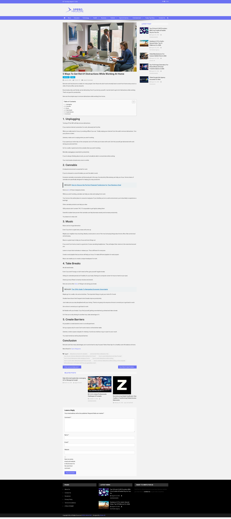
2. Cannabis (68, 106)
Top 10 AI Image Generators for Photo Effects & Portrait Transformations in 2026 (159, 66)
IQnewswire (152, 84)
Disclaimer (68, 496)
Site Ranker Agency (154, 50)
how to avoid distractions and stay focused (110, 356)
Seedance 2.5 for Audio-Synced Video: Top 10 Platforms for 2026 (157, 43)
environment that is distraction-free (99, 354)
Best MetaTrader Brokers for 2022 (128, 367)
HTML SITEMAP (69, 506)
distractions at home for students (78, 354)
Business (103, 18)
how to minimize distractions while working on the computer (109, 360)
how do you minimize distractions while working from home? (80, 356)
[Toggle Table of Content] (133, 101)
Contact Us (162, 18)
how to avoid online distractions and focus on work (77, 360)
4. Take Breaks (68, 110)
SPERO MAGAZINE (87, 515)
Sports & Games (123, 18)
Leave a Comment (88, 80)
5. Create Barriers (69, 112)
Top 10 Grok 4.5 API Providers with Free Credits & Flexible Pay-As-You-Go (158, 30)
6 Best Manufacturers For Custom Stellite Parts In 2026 (158, 55)
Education (77, 18)
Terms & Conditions (70, 503)
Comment (68, 417)
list (68, 190)
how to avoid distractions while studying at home (77, 358)
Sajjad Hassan (78, 382)
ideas (76, 284)
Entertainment (137, 18)
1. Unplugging (68, 104)
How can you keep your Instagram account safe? (73, 367)
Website (67, 449)
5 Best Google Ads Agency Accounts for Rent (157, 78)
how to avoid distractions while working (103, 358)
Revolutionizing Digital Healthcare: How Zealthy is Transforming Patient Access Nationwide (124, 398)
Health (95, 18)
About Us (67, 489)
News (69, 18)
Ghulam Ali (77, 80)
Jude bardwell (129, 402)
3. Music (67, 108)
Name (67, 435)
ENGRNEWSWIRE (92, 401)
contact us (147, 491)
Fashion (113, 18)
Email (67, 442)
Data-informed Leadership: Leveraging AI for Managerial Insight (74, 379)
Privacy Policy (68, 499)
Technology (85, 18)
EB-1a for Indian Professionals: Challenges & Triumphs (97, 395)
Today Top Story (150, 18)
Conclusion (68, 114)
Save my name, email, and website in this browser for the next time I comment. (70, 463)
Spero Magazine (76, 348)
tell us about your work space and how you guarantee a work (80, 363)
